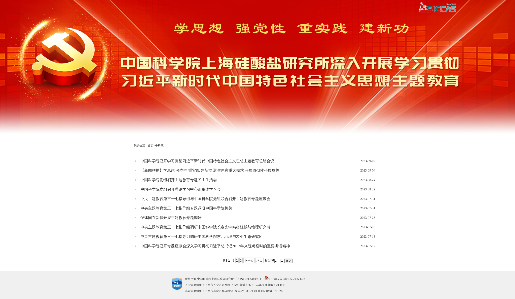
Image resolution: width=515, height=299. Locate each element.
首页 (150, 145)
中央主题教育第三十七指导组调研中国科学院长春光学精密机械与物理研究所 (205, 227)
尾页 (259, 260)
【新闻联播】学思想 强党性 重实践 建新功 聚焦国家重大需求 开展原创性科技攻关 (209, 170)
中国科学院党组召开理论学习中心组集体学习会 (180, 189)
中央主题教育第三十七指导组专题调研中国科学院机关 (186, 208)
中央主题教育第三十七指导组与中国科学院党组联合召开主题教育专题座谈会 (205, 199)
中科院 (159, 145)
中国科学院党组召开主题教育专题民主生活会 (178, 180)
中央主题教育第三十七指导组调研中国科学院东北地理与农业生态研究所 (201, 236)
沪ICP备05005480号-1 (248, 279)
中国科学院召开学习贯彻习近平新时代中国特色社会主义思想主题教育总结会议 (207, 161)
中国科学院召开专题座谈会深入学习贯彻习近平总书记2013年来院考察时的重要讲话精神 (215, 246)
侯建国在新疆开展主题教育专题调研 (171, 218)
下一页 (249, 260)
